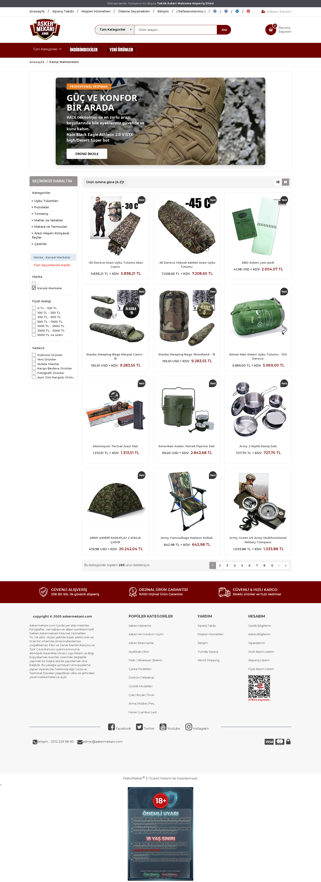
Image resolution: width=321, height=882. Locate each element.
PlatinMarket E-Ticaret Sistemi (147, 778)
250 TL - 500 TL (49, 317)
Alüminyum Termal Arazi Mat (115, 446)
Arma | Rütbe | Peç (142, 703)
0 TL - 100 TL (47, 308)
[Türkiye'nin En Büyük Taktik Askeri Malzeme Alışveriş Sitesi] (44, 39)
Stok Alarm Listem (261, 651)
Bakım (157, 660)
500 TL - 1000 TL (49, 321)
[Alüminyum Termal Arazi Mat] (115, 410)
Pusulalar (41, 207)
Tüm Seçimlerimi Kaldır (52, 265)
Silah (133, 660)
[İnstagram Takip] (218, 11)
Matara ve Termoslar (50, 227)
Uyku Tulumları (46, 201)
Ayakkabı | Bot (139, 651)
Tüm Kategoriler (45, 49)
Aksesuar (144, 660)
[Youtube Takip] (252, 11)
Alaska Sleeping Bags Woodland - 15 (186, 354)
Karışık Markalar (49, 288)
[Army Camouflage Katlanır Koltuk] (187, 501)
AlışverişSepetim (285, 30)
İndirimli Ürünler (50, 355)
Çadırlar (40, 244)
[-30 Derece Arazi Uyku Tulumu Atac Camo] (115, 226)
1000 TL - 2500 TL (50, 326)
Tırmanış (41, 214)
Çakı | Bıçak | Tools (141, 695)
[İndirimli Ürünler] (84, 50)
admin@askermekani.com (103, 742)
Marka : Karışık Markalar (52, 257)
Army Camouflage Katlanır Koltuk (186, 537)
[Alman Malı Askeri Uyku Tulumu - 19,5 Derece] (258, 318)
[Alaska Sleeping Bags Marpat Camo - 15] (115, 318)
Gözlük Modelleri (141, 686)
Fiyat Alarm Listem (261, 669)
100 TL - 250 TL (48, 312)
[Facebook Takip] (229, 11)
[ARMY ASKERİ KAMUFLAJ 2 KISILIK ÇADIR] (115, 501)
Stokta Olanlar (48, 363)
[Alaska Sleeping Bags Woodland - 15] (187, 318)
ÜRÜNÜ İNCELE (86, 154)
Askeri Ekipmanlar (141, 643)
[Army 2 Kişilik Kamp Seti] (258, 410)
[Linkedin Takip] (241, 11)
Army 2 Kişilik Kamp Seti (258, 446)
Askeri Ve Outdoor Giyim (146, 634)
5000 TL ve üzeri (50, 335)
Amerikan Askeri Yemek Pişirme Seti (187, 446)
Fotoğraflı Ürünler (50, 372)
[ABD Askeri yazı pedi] (258, 226)
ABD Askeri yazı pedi (258, 262)
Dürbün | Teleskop (141, 677)
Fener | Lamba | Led (142, 712)
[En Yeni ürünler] (121, 50)
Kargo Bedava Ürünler (54, 368)
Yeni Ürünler (46, 359)
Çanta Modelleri (140, 669)
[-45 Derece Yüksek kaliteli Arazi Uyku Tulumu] (187, 226)
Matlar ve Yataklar (48, 220)
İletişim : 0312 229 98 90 (55, 742)
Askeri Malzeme (140, 625)
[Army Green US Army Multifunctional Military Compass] (258, 501)
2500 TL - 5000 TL (51, 330)
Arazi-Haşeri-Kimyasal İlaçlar (50, 235)
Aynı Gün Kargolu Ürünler (56, 377)
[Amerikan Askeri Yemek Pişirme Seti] (187, 410)
